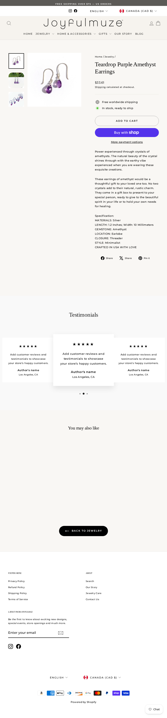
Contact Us (92, 599)
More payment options (127, 142)
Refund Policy (16, 587)
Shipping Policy (17, 593)
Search (90, 581)
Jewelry (43, 33)
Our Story (123, 33)
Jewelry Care (94, 593)
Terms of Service (18, 599)
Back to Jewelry (86, 530)
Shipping (100, 87)
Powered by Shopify (83, 702)
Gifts (104, 33)
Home (28, 33)
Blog (139, 33)
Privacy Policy (16, 581)
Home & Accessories (74, 33)
